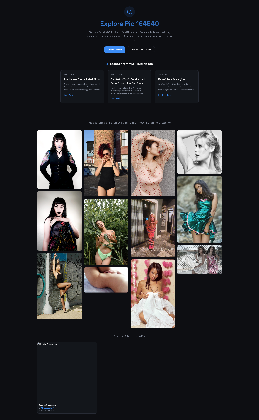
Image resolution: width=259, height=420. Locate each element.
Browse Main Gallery (141, 49)
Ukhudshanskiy (46, 408)
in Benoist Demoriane (47, 411)
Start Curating (115, 49)
